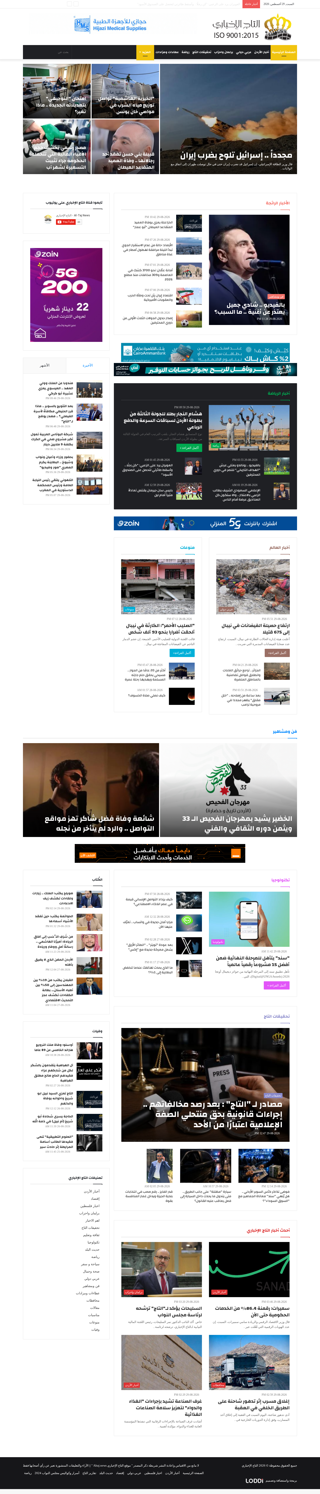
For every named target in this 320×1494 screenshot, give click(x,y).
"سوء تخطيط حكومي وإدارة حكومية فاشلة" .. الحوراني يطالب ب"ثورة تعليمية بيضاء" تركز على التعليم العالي (172, 4)
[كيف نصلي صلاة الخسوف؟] (182, 696)
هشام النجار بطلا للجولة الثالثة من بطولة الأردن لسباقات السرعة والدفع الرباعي (163, 420)
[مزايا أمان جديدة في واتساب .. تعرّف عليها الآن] (189, 923)
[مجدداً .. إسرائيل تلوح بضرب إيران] (228, 119)
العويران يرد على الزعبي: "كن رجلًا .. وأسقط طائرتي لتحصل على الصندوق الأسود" (147, 470)
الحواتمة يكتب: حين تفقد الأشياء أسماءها (54, 919)
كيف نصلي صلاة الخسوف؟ (146, 695)
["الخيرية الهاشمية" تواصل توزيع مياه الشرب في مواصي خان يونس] (125, 91)
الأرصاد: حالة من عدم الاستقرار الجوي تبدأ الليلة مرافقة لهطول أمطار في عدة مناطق (147, 249)
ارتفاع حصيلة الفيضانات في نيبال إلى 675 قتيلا (256, 628)
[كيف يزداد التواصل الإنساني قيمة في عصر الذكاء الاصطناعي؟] (189, 900)
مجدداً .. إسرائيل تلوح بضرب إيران (236, 155)
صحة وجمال (91, 1271)
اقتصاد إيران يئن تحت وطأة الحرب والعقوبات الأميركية (150, 297)
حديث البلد (92, 1249)
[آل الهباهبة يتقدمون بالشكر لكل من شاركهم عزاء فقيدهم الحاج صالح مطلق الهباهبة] (89, 1071)
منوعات (94, 1322)
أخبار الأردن (261, 52)
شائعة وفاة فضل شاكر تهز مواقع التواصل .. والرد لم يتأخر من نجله (99, 823)
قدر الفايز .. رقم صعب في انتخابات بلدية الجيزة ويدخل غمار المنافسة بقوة (149, 1196)
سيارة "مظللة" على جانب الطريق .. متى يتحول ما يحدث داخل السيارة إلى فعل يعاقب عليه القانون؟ (205, 1196)
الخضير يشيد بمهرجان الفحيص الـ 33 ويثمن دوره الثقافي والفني (237, 823)
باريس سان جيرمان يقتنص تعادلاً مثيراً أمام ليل (150, 492)
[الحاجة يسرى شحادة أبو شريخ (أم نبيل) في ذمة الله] (89, 1122)
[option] (160, 119)
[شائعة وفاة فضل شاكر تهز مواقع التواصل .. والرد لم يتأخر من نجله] (91, 790)
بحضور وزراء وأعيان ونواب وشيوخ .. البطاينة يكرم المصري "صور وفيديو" (54, 462)
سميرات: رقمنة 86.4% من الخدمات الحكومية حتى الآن (252, 1311)
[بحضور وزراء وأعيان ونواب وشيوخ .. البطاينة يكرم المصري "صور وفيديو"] (89, 463)
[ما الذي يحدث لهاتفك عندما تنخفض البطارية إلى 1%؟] (189, 968)
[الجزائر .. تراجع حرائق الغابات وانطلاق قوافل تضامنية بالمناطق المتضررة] (277, 671)
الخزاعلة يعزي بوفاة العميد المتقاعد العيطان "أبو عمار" (153, 224)
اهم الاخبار (93, 1220)
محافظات (93, 1300)
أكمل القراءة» (277, 653)
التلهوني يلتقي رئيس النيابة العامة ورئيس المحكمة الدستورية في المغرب (52, 485)
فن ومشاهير (91, 1286)
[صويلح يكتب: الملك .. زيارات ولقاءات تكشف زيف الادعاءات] (89, 899)
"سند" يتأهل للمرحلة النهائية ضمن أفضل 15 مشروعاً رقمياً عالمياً (253, 961)
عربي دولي (243, 52)
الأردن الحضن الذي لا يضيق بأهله (54, 962)
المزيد (146, 52)
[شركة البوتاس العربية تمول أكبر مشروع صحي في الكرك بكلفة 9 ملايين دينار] (89, 440)
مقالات (95, 1308)
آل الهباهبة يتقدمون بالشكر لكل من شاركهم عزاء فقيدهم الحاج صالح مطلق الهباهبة (51, 1073)
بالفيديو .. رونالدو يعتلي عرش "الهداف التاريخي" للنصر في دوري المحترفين (236, 470)
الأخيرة (88, 365)
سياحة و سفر (90, 1264)
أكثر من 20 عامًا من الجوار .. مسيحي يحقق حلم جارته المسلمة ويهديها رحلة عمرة (145, 675)
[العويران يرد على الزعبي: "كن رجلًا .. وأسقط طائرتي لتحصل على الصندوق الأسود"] (193, 466)
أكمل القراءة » (189, 448)
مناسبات (94, 1315)
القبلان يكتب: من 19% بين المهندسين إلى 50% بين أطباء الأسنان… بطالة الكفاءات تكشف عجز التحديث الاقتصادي (53, 990)
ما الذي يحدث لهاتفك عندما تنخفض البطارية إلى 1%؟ (148, 970)
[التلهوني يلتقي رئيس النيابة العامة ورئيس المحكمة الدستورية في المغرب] (89, 486)
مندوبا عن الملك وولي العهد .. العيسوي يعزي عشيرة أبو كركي (55, 388)
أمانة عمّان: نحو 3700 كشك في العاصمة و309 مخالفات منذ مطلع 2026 (148, 275)
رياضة (186, 52)
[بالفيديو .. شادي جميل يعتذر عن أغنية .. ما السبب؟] (249, 270)
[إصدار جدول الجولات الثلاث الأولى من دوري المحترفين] (189, 319)
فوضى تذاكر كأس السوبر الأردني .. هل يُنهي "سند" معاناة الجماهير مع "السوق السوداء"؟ (264, 1196)
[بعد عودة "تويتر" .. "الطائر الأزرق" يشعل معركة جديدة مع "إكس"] (189, 945)
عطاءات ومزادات (167, 52)
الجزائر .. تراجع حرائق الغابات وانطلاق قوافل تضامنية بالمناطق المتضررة (241, 675)
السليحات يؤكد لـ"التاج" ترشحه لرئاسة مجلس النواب (169, 1311)
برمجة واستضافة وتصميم (281, 1480)
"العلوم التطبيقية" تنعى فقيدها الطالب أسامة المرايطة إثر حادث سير (55, 1142)
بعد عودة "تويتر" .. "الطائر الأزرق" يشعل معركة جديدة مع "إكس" (149, 947)
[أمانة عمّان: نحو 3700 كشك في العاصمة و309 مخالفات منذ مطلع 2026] (189, 271)
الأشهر (44, 365)
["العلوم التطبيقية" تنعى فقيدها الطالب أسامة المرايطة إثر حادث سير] (89, 1142)
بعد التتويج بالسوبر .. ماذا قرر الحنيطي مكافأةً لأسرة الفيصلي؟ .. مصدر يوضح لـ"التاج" (53, 413)
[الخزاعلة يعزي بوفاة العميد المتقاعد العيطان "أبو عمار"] (189, 223)
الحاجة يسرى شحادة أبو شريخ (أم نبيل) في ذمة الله (52, 1119)
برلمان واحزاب (223, 52)
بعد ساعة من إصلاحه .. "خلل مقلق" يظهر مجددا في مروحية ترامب (240, 700)
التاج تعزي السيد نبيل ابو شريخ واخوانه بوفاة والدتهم (55, 1098)
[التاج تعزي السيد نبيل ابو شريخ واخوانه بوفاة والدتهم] (89, 1099)
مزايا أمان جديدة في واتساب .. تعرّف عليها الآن (148, 924)
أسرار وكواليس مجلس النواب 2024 (57, 1473)
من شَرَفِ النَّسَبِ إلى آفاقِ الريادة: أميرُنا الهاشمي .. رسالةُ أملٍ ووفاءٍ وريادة (53, 942)
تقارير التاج (89, 1473)
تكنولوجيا (94, 1242)
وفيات (95, 1329)
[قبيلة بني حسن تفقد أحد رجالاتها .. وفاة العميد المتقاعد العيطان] (125, 146)
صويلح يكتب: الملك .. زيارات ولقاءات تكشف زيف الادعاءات (52, 898)
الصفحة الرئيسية (284, 52)
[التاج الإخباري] (253, 26)
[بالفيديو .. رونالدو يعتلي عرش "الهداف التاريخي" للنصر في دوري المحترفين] (277, 466)
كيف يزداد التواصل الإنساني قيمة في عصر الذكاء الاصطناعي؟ (149, 901)
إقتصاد (95, 1198)
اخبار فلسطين (90, 1206)
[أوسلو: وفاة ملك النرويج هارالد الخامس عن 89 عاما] (89, 1050)
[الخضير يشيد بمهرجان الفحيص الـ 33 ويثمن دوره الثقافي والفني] (228, 790)
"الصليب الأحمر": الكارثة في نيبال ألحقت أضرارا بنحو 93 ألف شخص (160, 628)
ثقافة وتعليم (91, 1235)
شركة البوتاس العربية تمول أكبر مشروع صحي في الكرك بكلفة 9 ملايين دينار (52, 439)
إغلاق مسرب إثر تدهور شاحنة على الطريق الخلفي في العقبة (254, 1404)
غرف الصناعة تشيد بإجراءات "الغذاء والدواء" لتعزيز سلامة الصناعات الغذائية (165, 1408)
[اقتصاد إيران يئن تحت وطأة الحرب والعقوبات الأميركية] (189, 296)
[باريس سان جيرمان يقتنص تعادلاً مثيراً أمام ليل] (189, 491)
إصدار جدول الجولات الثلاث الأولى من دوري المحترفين (148, 320)
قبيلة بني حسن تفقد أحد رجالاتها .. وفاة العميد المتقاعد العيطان (128, 161)
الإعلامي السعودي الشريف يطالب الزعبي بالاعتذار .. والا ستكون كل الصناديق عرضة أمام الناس (236, 495)
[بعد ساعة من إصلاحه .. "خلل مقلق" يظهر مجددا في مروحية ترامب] (277, 696)
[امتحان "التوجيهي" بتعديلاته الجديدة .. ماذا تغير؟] (57, 91)
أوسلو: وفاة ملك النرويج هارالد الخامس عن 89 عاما (53, 1047)
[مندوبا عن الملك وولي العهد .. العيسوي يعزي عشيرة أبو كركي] (89, 389)
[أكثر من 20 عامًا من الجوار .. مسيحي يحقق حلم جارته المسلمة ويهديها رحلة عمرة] (182, 671)
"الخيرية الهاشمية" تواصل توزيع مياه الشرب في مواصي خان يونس (126, 105)
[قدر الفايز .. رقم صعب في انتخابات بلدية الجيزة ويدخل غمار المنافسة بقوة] (160, 1166)
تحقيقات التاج (201, 52)
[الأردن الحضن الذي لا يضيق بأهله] (89, 965)
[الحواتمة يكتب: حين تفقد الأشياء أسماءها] (89, 922)
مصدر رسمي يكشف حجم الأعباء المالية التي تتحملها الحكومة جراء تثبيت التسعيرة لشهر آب (57, 157)
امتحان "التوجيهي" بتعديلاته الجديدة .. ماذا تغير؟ (61, 105)
